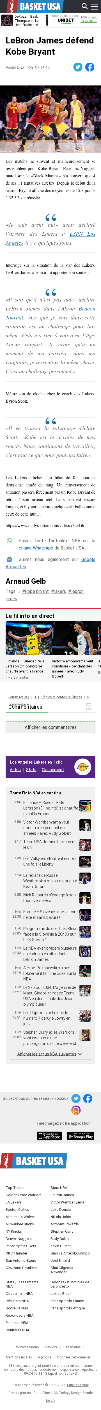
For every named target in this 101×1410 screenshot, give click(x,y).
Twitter (78, 67)
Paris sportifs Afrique (67, 1308)
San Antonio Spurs (21, 1260)
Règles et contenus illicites (62, 697)
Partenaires (72, 1347)
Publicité (51, 1347)
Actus (15, 769)
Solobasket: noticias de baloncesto (69, 1284)
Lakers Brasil (60, 1293)
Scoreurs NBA (17, 1308)
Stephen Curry (61, 1231)
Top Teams (15, 1188)
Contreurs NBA (17, 1330)
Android (80, 1136)
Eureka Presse (78, 1385)
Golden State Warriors (24, 1195)
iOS (50, 1136)
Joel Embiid (60, 1260)
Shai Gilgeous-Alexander (62, 1270)
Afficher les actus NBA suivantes (46, 1054)
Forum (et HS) (18, 697)
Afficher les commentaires (51, 727)
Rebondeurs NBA (19, 1315)
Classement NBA (19, 1293)
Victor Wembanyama (67, 1202)
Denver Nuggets (19, 1239)
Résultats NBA (17, 1301)
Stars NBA (58, 1188)
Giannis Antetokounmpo (70, 1253)
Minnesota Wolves (21, 1217)
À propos (44, 1357)
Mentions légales (19, 1357)
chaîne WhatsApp (36, 548)
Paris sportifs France (67, 1301)
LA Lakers (14, 1202)
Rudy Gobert (60, 1239)
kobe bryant (37, 591)
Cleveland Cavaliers (21, 1268)
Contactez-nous (27, 1347)
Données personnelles (74, 1357)
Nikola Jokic (60, 1217)
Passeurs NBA (17, 1323)
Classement (53, 769)
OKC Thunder (16, 1253)
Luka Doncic (60, 1209)
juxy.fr (50, 1401)
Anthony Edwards (64, 1224)
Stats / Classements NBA (22, 1284)
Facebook (90, 67)
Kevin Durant (60, 1246)
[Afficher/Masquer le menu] (94, 6)
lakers (60, 591)
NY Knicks (14, 1231)
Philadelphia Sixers (21, 1246)
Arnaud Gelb (26, 581)
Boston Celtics (17, 1209)
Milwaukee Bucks (20, 1224)
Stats (31, 769)
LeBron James (62, 1195)
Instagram (76, 1110)
